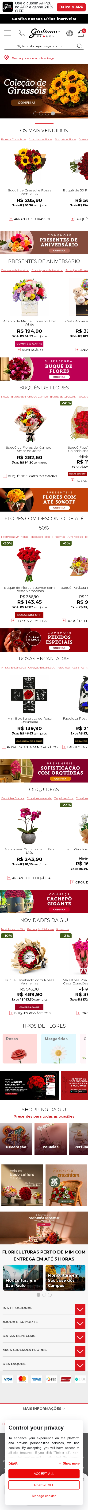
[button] (35, 113)
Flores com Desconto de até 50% (44, 523)
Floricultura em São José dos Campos (63, 1280)
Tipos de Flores (40, 536)
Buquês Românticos (32, 1013)
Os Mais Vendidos (44, 130)
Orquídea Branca (12, 798)
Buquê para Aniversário (47, 270)
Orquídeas (44, 789)
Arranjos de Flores (40, 139)
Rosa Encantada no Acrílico (32, 747)
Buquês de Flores (44, 388)
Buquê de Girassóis (63, 396)
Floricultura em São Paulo (21, 1283)
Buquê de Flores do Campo (29, 396)
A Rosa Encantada (13, 667)
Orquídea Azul (63, 798)
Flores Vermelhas (32, 621)
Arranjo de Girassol (32, 219)
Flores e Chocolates (13, 139)
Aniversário (32, 350)
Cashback (70, 33)
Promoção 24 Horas (14, 536)
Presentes (58, 536)
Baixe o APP (71, 7)
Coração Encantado (41, 667)
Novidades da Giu (44, 920)
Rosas (5, 396)
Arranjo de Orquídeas (32, 878)
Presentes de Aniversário (44, 261)
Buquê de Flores (65, 139)
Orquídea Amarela (39, 798)
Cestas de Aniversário (15, 270)
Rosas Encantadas (44, 658)
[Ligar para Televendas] (22, 33)
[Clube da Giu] (44, 1243)
